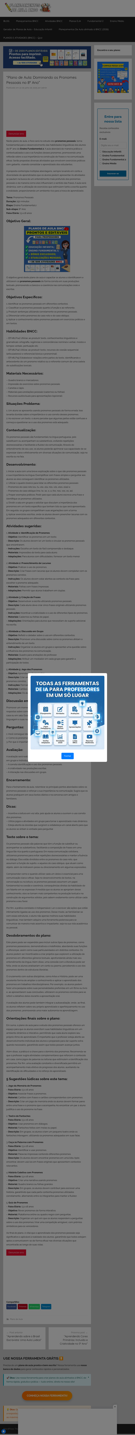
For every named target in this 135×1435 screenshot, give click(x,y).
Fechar (67, 756)
